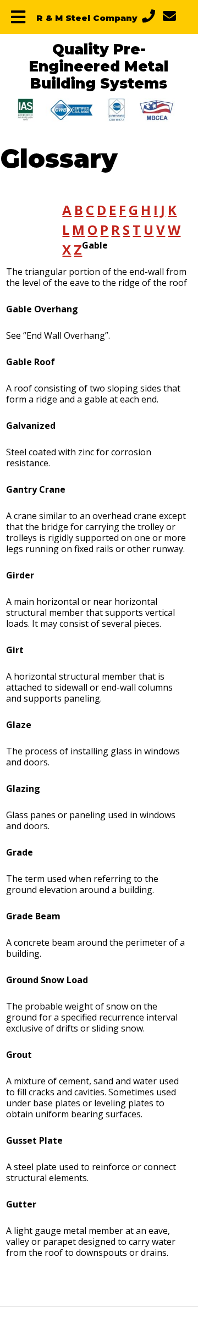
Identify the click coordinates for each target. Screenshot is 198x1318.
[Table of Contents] (18, 17)
